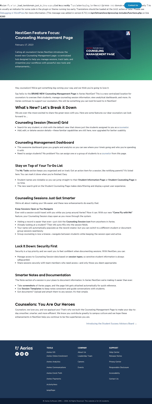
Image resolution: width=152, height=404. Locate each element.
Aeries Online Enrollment (57, 356)
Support (112, 5)
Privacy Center (115, 361)
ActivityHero (52, 384)
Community (87, 5)
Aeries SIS (51, 352)
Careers (81, 361)
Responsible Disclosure (119, 367)
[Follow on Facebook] (17, 354)
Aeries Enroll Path (54, 373)
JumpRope (51, 390)
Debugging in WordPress (12, 13)
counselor (124, 127)
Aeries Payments (54, 379)
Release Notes (115, 356)
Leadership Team (85, 356)
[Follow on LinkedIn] (26, 354)
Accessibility (114, 373)
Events (100, 5)
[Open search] (148, 5)
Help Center (114, 352)
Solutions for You (47, 5)
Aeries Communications (56, 367)
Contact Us (133, 5)
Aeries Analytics (53, 361)
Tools (62, 5)
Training (73, 5)
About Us (82, 352)
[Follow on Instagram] (22, 354)
